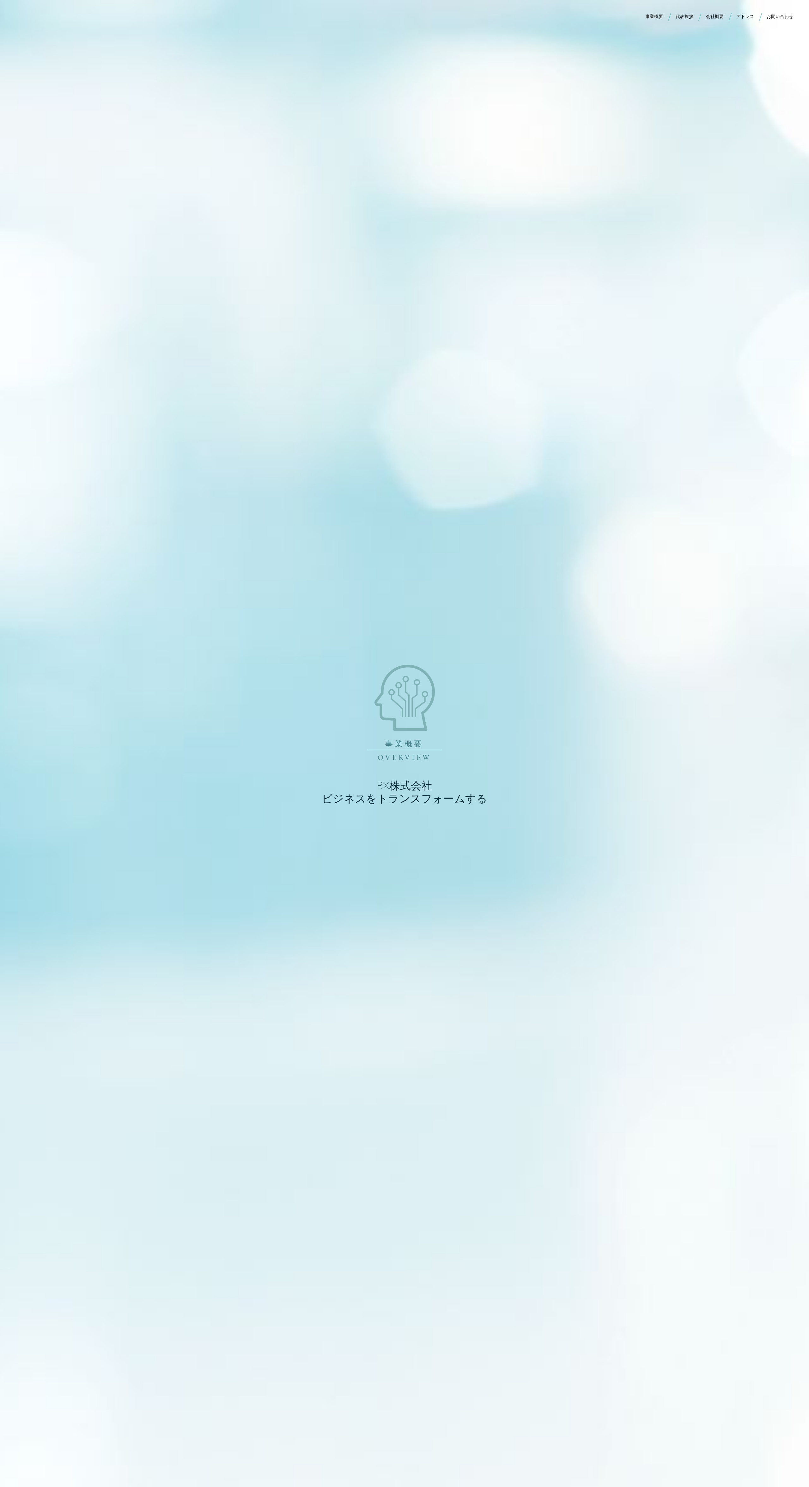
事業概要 (654, 16)
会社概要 (715, 16)
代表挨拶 (684, 16)
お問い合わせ (780, 16)
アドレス (745, 16)
